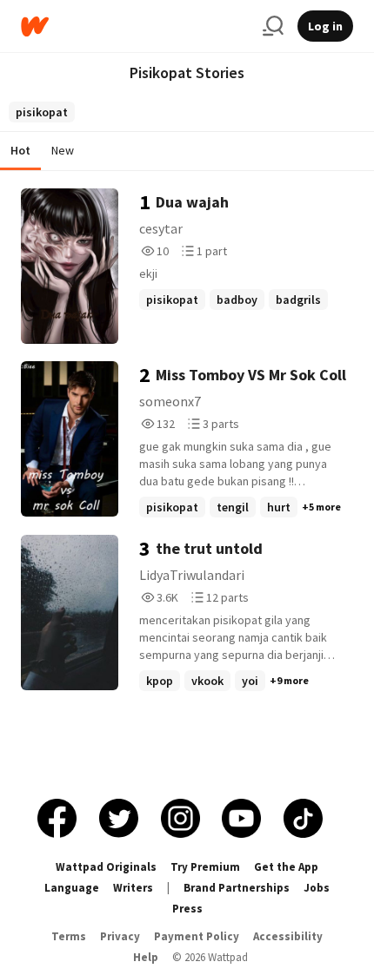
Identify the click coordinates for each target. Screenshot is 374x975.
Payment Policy (196, 936)
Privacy (120, 936)
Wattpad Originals (106, 867)
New (62, 150)
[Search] (273, 26)
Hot (20, 150)
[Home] (135, 26)
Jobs (317, 887)
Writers (133, 887)
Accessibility (288, 936)
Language (71, 887)
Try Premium (205, 867)
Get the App (286, 867)
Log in (325, 26)
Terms (68, 936)
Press (187, 908)
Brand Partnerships (237, 887)
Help (145, 957)
